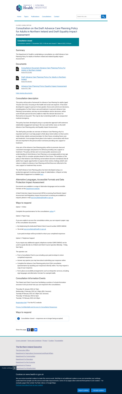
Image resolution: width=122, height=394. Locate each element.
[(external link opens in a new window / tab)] (28, 329)
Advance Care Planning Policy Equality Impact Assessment (44, 87)
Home (19, 16)
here (41, 174)
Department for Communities (25, 356)
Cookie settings (7, 368)
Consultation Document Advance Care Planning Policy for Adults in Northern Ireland (43, 70)
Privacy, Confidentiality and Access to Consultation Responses (36, 307)
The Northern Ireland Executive (29, 347)
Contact (56, 16)
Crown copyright (21, 340)
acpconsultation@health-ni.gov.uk (42, 197)
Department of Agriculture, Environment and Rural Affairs (34, 353)
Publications (35, 16)
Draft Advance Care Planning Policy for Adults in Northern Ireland (43, 79)
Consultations (46, 16)
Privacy (45, 340)
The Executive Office (23, 350)
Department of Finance (23, 365)
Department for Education (24, 359)
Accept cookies (98, 390)
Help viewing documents (24, 93)
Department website (33, 189)
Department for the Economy (25, 362)
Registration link (22, 302)
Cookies (51, 340)
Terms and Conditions (34, 340)
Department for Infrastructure (26, 368)
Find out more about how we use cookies (29, 385)
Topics (26, 16)
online (52, 211)
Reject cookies (83, 390)
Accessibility (59, 340)
